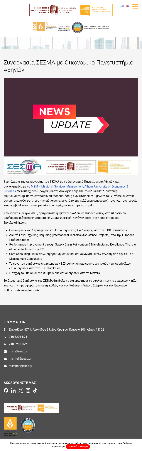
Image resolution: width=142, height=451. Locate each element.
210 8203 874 (18, 337)
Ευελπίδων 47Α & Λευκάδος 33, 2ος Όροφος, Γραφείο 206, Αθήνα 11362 (56, 329)
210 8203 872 (18, 344)
